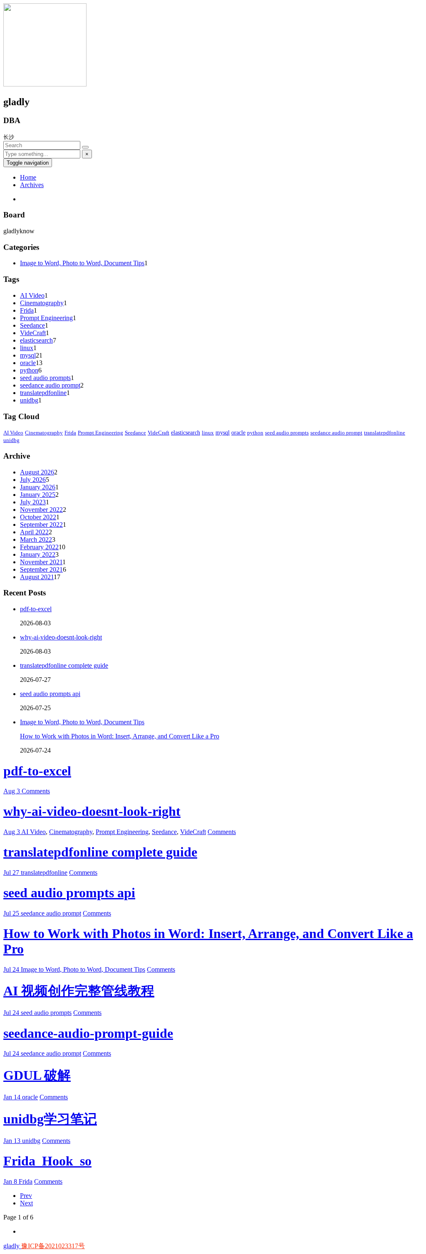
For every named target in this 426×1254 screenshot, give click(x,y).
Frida (27, 310)
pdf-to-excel (36, 608)
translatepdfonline (43, 392)
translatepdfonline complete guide (64, 665)
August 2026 (37, 472)
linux (26, 347)
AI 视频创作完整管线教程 (78, 990)
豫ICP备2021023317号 (53, 1245)
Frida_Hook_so (47, 1160)
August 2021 (37, 576)
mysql (28, 355)
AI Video (32, 295)
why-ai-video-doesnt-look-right (61, 637)
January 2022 (37, 554)
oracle (28, 362)
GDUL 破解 (37, 1075)
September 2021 (41, 569)
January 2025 (37, 494)
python (29, 370)
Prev (26, 1195)
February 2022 (39, 546)
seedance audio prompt (50, 385)
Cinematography (42, 302)
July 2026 (33, 479)
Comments (36, 791)
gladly (12, 1245)
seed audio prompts (45, 377)
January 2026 (37, 487)
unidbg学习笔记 (50, 1118)
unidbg (29, 400)
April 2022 (34, 532)
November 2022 (41, 509)
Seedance (32, 325)
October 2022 (38, 517)
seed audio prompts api (50, 693)
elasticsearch (36, 340)
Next (26, 1203)
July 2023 (33, 502)
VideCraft (33, 332)
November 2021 (41, 561)
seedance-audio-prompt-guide (88, 1033)
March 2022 (36, 539)
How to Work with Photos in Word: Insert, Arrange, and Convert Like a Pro (119, 736)
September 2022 (41, 524)
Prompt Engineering (46, 317)
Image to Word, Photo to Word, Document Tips (82, 263)
